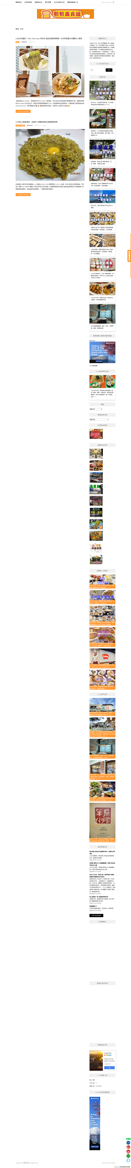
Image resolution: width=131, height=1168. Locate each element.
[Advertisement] (102, 952)
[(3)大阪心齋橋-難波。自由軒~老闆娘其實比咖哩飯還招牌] (50, 154)
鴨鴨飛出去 (38, 2)
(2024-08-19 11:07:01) (102, 856)
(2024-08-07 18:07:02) (102, 884)
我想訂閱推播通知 (96, 915)
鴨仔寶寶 (48, 2)
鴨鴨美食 (19, 2)
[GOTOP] (128, 1160)
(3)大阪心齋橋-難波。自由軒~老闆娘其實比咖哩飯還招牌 (36, 122)
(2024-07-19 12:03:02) (101, 908)
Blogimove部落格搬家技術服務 (122, 1167)
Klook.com (92, 340)
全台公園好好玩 (59, 2)
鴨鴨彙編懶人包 (72, 2)
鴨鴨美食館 (24, 42)
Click (129, 256)
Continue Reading (23, 111)
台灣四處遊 (28, 2)
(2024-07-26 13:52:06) (102, 900)
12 (45, 125)
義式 (17, 42)
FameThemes (112, 1163)
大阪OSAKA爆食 (20, 125)
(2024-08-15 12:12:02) (102, 867)
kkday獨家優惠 (93, 365)
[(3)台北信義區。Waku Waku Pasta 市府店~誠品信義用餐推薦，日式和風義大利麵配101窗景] (50, 71)
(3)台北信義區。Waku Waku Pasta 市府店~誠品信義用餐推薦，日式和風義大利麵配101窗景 (49, 38)
